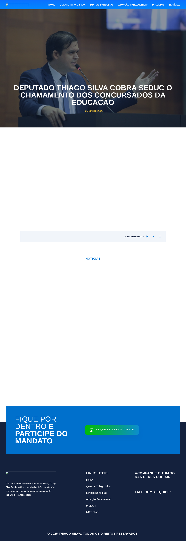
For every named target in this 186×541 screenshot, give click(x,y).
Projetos (158, 4)
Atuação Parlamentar (133, 4)
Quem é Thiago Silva (73, 4)
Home (51, 4)
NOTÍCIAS (174, 4)
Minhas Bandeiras (101, 4)
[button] (147, 236)
